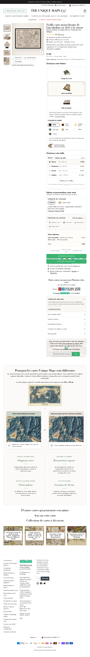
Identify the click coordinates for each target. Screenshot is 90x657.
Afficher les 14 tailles (66, 181)
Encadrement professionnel (7, 569)
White (79, 129)
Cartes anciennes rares (17, 16)
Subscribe (45, 578)
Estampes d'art (77, 16)
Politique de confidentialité (7, 628)
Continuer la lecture (54, 309)
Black (54, 124)
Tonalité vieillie (66, 202)
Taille (66, 158)
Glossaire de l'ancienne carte (10, 620)
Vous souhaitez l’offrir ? (54, 314)
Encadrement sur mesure (10, 601)
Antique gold (80, 124)
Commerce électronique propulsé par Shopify (45, 650)
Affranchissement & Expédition (9, 581)
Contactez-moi (8, 560)
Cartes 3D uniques (9, 577)
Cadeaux (32, 19)
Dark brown (67, 124)
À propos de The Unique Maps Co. (10, 564)
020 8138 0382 (26, 569)
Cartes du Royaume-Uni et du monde (49, 16)
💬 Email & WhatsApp (47, 5)
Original (51, 202)
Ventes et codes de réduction (9, 607)
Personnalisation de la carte (9, 594)
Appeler (74, 271)
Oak (66, 129)
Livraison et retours (53, 319)
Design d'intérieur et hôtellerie (9, 574)
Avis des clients (8, 611)
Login (21, 618)
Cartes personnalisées (50, 19)
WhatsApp (53, 273)
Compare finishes (60, 116)
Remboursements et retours (9, 586)
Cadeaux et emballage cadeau (10, 615)
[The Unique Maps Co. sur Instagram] (38, 583)
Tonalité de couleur (57, 199)
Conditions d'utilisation (10, 632)
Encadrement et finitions (55, 324)
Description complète (53, 49)
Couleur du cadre (55, 120)
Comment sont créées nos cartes (57, 329)
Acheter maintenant (66, 261)
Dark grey (55, 129)
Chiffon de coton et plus (10, 604)
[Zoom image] (41, 52)
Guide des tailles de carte (11, 590)
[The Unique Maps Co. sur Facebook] (41, 583)
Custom (55, 134)
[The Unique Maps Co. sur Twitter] (45, 583)
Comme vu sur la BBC (10, 624)
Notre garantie (52, 333)
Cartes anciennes (8, 598)
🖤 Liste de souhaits (60, 5)
